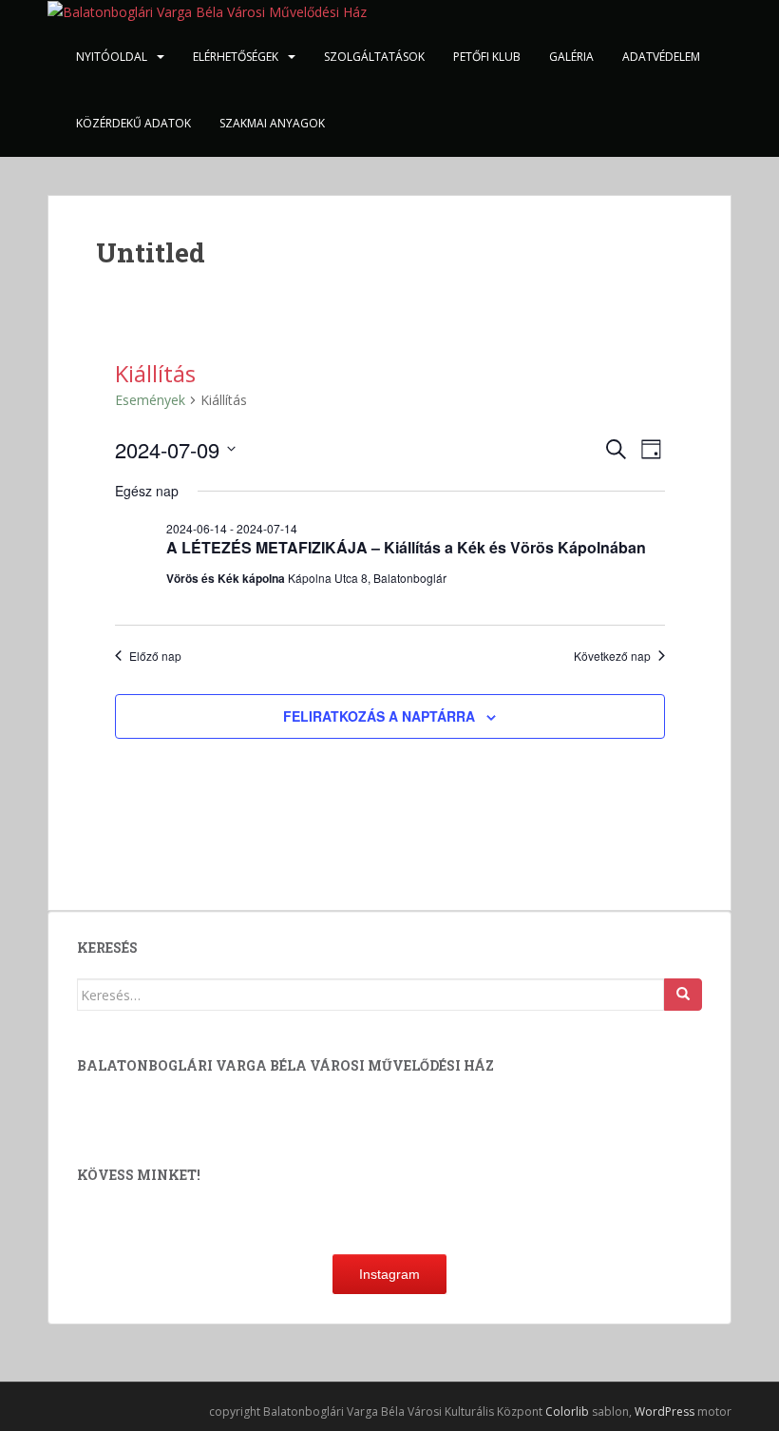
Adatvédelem (661, 56)
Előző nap (155, 656)
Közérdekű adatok (133, 123)
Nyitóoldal (111, 56)
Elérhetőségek (235, 56)
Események (150, 400)
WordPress (664, 1411)
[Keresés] (683, 994)
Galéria (571, 56)
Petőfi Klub (487, 56)
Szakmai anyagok (272, 123)
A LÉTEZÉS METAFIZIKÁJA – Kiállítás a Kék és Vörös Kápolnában (406, 547)
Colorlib (567, 1411)
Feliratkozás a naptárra (379, 715)
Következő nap (612, 656)
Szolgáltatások (374, 56)
